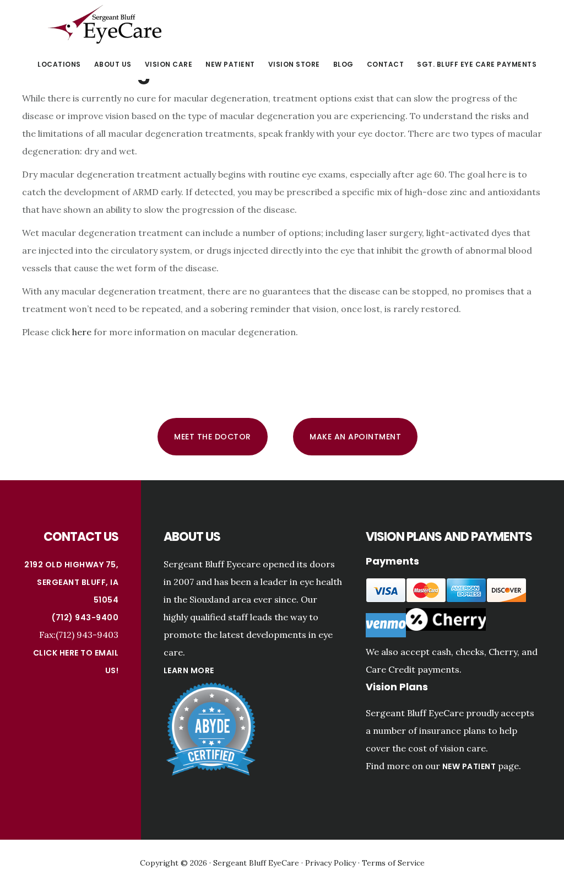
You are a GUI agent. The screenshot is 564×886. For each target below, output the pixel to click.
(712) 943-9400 (85, 617)
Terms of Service (393, 863)
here (81, 331)
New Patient (469, 766)
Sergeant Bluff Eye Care (104, 24)
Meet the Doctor (212, 436)
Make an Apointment (355, 436)
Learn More (189, 670)
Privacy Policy (330, 863)
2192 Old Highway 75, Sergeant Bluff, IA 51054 (71, 582)
